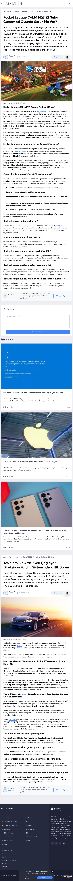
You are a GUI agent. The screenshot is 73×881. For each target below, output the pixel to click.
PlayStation (41, 112)
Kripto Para (29, 818)
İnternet (7, 829)
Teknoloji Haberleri (31, 837)
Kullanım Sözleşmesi (9, 860)
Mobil (27, 821)
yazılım (19, 645)
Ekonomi (7, 818)
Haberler (16, 11)
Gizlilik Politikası (7, 850)
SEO (26, 833)
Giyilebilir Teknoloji (10, 825)
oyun (60, 225)
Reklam (4, 854)
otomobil (13, 719)
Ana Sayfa (7, 11)
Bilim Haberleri (9, 833)
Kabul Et (44, 877)
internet (26, 228)
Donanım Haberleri (10, 821)
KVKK (4, 857)
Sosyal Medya (9, 837)
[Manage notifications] (68, 876)
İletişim (4, 867)
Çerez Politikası (28, 877)
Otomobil (16, 557)
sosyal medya (20, 151)
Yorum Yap (61, 296)
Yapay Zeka (8, 840)
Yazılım (24, 694)
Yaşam (27, 840)
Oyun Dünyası (30, 829)
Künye (4, 863)
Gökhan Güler (8, 407)
